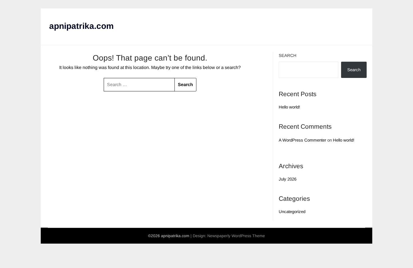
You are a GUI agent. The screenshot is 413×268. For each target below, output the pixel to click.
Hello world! (289, 107)
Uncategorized (292, 211)
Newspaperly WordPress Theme (236, 236)
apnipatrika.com (81, 26)
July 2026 (287, 179)
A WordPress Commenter (302, 140)
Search (287, 55)
